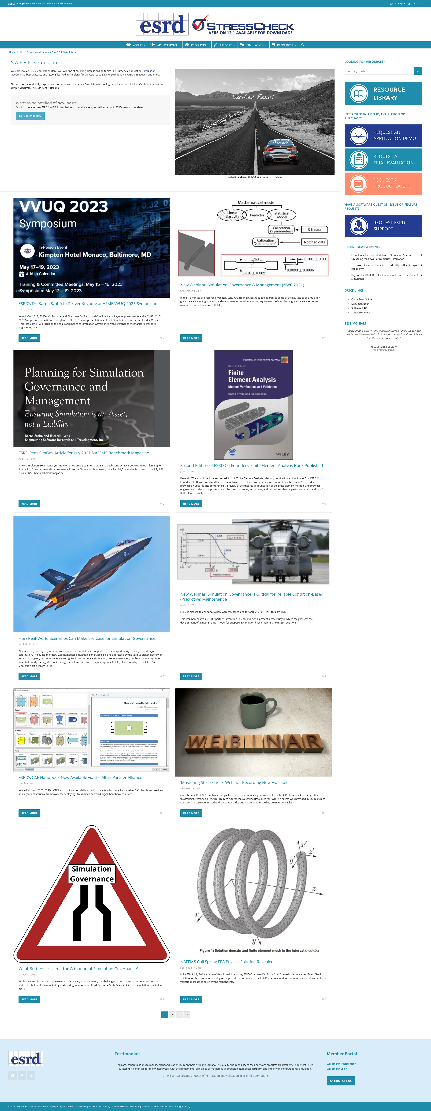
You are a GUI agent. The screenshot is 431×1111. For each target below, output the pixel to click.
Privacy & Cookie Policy (99, 1106)
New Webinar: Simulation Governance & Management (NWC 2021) (242, 285)
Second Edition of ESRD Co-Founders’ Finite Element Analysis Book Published (251, 465)
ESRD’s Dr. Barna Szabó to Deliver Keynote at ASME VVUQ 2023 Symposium (89, 303)
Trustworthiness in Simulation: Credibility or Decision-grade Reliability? (385, 266)
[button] (418, 71)
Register (402, 3)
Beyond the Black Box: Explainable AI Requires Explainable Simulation (385, 276)
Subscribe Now (32, 115)
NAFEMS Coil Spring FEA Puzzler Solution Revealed (227, 961)
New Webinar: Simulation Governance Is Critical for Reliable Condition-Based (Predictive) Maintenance (251, 596)
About (23, 52)
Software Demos (361, 312)
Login (390, 3)
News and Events (39, 52)
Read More (29, 338)
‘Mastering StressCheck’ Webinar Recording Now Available (234, 782)
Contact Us (416, 3)
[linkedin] (12, 1075)
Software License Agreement (125, 1106)
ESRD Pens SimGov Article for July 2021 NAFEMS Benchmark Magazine (84, 453)
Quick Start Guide (361, 299)
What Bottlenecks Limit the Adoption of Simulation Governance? (79, 968)
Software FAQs (359, 308)
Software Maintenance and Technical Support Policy (166, 1106)
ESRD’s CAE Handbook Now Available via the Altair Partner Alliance (80, 777)
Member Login (338, 1068)
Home (12, 52)
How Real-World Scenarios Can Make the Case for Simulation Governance (87, 638)
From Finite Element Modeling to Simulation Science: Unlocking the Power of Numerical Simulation (381, 256)
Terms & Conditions (77, 1106)
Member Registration (342, 1063)
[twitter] (31, 1075)
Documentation (360, 303)
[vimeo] (22, 1075)
